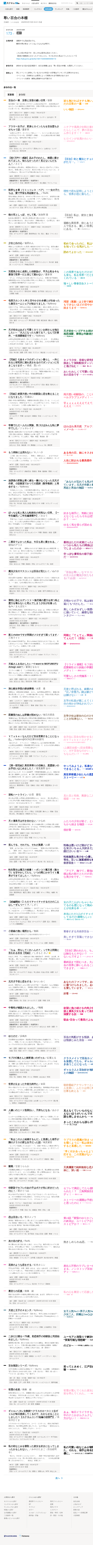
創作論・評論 (33, 1515)
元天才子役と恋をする (19, 981)
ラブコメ (17, 142)
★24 (11, 917)
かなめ (41, 820)
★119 (11, 1070)
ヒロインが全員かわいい (78, 138)
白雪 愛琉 (35, 794)
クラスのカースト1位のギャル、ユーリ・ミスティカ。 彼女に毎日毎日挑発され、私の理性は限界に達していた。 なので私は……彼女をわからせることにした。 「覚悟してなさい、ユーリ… (33, 1425)
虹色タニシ (39, 1264)
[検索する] (77, 3)
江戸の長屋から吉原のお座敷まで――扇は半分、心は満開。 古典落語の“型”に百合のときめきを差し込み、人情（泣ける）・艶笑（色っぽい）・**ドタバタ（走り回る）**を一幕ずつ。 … (34, 1371)
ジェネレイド (27, 428)
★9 (10, 727)
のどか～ (69, 1345)
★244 (11, 1154)
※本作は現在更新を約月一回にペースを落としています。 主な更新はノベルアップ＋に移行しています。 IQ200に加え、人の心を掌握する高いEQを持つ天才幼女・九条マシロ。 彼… (33, 341)
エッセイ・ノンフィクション (37, 1512)
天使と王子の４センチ (19, 1310)
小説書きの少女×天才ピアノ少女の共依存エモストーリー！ (29, 934)
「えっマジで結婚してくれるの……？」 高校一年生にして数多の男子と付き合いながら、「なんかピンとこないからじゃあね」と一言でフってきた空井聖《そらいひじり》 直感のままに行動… (33, 1148)
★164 (11, 227)
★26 (11, 857)
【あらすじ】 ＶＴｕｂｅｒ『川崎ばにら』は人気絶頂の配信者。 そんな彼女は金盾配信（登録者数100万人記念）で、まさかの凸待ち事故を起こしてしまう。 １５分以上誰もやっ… (34, 745)
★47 (11, 618)
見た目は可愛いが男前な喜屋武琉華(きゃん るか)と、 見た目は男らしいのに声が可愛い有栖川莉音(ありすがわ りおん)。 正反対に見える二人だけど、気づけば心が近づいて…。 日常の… (33, 800)
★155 (11, 965)
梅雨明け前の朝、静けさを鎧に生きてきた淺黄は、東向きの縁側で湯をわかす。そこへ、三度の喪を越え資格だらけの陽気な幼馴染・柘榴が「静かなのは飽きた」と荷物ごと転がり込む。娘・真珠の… (33, 1345)
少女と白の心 (15, 243)
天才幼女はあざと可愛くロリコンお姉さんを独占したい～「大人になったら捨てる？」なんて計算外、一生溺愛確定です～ (33, 332)
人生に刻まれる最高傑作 (78, 460)
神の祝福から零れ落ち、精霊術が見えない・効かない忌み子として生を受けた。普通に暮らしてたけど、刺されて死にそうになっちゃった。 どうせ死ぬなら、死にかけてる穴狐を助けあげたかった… (33, 169)
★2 (10, 1322)
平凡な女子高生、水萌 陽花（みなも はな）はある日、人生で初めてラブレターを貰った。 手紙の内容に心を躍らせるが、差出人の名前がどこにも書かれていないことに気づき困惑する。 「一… (33, 1270)
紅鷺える (51, 1057)
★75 (11, 142)
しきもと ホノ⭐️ (42, 952)
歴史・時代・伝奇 (56, 1512)
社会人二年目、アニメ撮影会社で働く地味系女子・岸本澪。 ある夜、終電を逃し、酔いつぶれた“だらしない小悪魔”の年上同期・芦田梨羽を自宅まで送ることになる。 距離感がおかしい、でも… (34, 958)
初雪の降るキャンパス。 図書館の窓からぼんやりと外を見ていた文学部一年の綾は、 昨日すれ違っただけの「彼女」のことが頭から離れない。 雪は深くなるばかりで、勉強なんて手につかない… (33, 1395)
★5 (10, 1048)
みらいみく (39, 981)
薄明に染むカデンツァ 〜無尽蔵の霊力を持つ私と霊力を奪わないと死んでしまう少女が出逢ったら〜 (34, 603)
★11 (11, 807)
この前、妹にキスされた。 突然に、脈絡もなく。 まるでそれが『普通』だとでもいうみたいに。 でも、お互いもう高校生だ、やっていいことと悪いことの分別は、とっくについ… (33, 458)
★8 (10, 1301)
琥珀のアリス (15, 544)
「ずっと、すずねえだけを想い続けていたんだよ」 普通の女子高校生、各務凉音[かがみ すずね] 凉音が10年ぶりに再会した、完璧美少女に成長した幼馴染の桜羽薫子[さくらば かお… (33, 280)
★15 (11, 1125)
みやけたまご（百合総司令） (32, 1450)
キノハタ (38, 452)
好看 (66, 993)
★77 (11, 113)
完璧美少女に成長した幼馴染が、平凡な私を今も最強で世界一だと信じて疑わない (33, 273)
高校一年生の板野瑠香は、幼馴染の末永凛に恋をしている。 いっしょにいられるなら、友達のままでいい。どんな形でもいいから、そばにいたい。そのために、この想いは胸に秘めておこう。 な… (33, 402)
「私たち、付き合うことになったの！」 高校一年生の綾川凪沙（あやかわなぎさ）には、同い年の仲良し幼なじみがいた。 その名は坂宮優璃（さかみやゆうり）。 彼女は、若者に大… (33, 1458)
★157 (11, 255)
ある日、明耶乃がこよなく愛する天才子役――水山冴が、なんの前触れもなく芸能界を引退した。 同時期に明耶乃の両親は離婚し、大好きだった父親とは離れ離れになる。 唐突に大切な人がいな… (33, 987)
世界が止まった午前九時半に (23, 1083)
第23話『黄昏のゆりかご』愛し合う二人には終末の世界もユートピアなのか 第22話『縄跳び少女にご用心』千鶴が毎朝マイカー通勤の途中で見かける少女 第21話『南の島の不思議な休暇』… (33, 1222)
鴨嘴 (40, 1007)
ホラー (31, 1509)
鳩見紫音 (47, 1142)
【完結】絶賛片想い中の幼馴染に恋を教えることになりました (33, 395)
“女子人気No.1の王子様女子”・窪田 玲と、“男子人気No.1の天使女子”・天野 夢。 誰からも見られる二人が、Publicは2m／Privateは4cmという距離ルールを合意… (33, 1316)
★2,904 (12, 378)
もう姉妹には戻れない (19, 452)
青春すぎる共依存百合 (76, 931)
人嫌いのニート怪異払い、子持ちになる (29, 1110)
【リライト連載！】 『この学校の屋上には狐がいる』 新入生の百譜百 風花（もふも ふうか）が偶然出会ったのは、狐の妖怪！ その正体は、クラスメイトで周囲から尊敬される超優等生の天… (34, 672)
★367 (11, 938)
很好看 (67, 829)
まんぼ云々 (21, 606)
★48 (11, 176)
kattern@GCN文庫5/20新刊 (29, 739)
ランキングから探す (11, 1507)
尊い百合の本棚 (16, 17)
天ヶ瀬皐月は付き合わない (22, 820)
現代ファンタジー (23, 378)
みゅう (44, 515)
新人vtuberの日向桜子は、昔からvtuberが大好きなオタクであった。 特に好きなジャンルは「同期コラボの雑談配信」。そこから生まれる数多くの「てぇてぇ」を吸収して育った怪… (33, 643)
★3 (10, 205)
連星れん (29, 242)
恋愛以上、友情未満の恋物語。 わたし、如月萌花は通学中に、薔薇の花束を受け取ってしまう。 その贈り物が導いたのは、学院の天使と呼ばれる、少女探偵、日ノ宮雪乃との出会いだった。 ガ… (33, 694)
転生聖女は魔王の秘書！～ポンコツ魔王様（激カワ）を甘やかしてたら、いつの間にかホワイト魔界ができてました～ (33, 872)
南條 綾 (29, 1290)
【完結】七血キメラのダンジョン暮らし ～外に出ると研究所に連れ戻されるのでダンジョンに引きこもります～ (33, 362)
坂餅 (50, 100)
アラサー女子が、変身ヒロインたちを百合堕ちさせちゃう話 (33, 128)
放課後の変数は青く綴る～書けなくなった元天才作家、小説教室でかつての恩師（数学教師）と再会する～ (33, 483)
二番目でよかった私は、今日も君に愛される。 (32, 541)
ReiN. (46, 192)
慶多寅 (25, 129)
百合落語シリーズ (17, 1365)
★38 (11, 679)
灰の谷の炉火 (15, 1240)
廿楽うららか (22, 1166)
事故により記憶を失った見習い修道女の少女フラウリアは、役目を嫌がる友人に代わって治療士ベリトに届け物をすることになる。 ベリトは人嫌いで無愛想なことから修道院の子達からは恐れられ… (33, 248)
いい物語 (69, 109)
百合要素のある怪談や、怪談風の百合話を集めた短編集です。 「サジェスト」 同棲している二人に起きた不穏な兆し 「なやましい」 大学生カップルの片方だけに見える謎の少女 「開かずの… (33, 1041)
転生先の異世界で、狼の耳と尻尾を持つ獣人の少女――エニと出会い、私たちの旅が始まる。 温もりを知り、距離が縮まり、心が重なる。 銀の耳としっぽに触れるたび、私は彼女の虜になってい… (34, 220)
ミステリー (18, 701)
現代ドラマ (18, 113)
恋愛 (15, 205)
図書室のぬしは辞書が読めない (24, 714)
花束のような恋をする (19, 1264)
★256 (11, 557)
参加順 (22, 94)
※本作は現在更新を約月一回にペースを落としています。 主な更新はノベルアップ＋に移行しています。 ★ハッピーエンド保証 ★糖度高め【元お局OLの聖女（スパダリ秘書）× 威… (33, 881)
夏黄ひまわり (32, 666)
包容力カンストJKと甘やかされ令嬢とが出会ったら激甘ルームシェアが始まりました (34, 302)
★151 (11, 287)
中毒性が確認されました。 (22, 1007)
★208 (11, 1020)
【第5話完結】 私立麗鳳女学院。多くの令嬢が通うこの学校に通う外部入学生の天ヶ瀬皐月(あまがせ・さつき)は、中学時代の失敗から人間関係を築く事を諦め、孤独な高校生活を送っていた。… (34, 826)
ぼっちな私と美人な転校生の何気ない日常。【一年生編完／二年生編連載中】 (33, 514)
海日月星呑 (48, 714)
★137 (11, 994)
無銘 (36, 930)
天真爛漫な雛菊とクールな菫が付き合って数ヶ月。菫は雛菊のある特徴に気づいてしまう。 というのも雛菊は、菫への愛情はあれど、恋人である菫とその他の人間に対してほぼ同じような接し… (33, 1172)
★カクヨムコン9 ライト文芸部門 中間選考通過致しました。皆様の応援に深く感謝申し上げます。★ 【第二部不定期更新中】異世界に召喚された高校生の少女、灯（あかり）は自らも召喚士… (34, 774)
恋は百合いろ (15, 1217)
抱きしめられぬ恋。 (75, 1241)
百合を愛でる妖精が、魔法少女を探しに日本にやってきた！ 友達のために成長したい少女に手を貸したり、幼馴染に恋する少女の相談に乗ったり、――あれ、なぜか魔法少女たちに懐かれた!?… (33, 580)
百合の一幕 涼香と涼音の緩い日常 (26, 100)
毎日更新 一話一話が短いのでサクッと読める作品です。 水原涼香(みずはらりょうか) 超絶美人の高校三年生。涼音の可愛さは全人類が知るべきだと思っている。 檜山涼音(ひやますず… (34, 106)
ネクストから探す (10, 1501)
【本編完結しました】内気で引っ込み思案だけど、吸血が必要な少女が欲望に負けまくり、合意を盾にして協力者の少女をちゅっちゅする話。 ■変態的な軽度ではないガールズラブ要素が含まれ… (33, 1013)
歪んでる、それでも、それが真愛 (25, 844)
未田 (43, 1083)
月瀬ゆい (29, 396)
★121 (11, 1464)
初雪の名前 (14, 1389)
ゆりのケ (13, 1036)
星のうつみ (23, 1190)
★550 (11, 528)
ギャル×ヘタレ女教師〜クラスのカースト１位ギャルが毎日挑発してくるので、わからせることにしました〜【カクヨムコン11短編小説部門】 (33, 1413)
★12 (11, 1432)
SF (30, 1504)
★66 (11, 701)
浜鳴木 (23, 1035)
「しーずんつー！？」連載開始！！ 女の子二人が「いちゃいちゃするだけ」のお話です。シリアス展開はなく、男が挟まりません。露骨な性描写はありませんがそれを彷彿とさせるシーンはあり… (33, 910)
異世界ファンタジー (21, 176)
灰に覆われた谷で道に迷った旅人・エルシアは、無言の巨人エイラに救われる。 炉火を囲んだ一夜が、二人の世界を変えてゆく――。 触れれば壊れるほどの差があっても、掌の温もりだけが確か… (34, 1246)
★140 (11, 440)
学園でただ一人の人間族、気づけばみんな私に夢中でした (33, 427)
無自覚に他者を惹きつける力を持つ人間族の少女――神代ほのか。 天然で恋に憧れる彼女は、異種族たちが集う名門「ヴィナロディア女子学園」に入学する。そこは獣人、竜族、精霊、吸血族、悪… (33, 434)
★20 (11, 1178)
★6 (10, 316)
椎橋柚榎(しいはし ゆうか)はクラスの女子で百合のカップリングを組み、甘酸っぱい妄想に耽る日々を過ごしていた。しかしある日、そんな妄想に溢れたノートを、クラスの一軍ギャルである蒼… (33, 1063)
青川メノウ (30, 1216)
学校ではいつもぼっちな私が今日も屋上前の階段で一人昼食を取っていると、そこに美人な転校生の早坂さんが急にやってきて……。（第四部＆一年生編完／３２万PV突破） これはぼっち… (33, 521)
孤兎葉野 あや (43, 768)
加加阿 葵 (43, 214)
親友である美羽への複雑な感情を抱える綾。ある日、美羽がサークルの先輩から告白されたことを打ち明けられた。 (33, 1295)
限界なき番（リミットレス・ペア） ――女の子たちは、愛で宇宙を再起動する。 (34, 191)
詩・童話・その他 (20, 1378)
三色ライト (14, 637)
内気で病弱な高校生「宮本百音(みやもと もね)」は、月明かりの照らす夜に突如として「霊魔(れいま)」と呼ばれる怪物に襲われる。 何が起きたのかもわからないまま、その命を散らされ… (33, 612)
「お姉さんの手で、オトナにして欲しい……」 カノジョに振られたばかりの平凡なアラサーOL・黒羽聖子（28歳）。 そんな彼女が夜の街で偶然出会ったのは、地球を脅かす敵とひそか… (34, 135)
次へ (57, 1477)
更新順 (11, 94)
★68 (11, 888)
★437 (11, 650)
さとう (18, 163)
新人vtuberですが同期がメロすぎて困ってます (32, 634)
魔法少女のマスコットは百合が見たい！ (29, 571)
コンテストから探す (11, 1504)
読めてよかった (73, 252)
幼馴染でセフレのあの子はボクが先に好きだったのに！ (33, 1189)
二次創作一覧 (8, 1515)
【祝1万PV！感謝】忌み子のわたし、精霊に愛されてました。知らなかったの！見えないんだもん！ (33, 160)
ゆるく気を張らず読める (78, 524)
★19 (11, 348)
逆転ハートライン (17, 794)
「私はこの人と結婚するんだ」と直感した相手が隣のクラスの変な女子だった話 (33, 1140)
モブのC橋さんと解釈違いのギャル (26, 1057)
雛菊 (10, 1166)
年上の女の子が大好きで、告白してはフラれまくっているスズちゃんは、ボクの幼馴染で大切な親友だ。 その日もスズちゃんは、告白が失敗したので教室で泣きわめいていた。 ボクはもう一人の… (33, 1196)
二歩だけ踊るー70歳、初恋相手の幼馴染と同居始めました (33, 1338)
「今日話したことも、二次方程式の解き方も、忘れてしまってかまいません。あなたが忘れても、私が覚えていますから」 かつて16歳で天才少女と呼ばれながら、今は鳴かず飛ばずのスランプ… (33, 492)
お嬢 (47, 844)
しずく (34, 904)
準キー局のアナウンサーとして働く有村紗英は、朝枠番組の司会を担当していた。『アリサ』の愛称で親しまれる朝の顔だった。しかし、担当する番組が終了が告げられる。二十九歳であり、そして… (33, 1089)
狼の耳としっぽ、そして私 (22, 214)
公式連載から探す (10, 1512)
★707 (11, 464)
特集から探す (8, 1509)
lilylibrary (52, 303)
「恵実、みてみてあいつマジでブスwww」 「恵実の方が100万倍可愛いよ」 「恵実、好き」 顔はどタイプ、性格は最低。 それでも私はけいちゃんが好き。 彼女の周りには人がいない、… (33, 850)
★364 (11, 833)
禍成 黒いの (34, 365)
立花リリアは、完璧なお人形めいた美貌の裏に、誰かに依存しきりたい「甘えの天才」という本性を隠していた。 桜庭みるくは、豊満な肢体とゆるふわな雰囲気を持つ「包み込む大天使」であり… (33, 309)
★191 (11, 781)
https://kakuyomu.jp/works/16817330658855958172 (36, 59)
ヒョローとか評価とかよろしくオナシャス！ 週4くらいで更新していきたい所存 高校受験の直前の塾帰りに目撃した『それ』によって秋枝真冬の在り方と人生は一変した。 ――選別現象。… (33, 1118)
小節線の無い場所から (19, 930)
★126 (11, 409)
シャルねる (14, 22)
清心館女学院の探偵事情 (21, 688)
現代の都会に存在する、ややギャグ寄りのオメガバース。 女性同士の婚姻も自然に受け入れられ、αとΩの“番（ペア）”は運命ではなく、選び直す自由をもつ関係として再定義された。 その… (33, 198)
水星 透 (40, 688)
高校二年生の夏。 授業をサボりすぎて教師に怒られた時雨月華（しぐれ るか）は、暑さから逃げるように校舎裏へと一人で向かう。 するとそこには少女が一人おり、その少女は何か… (33, 550)
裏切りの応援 (15, 1290)
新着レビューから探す (12, 1518)
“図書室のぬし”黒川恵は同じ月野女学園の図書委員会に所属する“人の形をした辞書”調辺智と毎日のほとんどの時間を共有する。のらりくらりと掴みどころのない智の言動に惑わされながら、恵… (33, 720)
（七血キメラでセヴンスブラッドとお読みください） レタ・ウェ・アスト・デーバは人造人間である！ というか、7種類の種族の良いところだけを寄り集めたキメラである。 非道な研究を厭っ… (33, 371)
